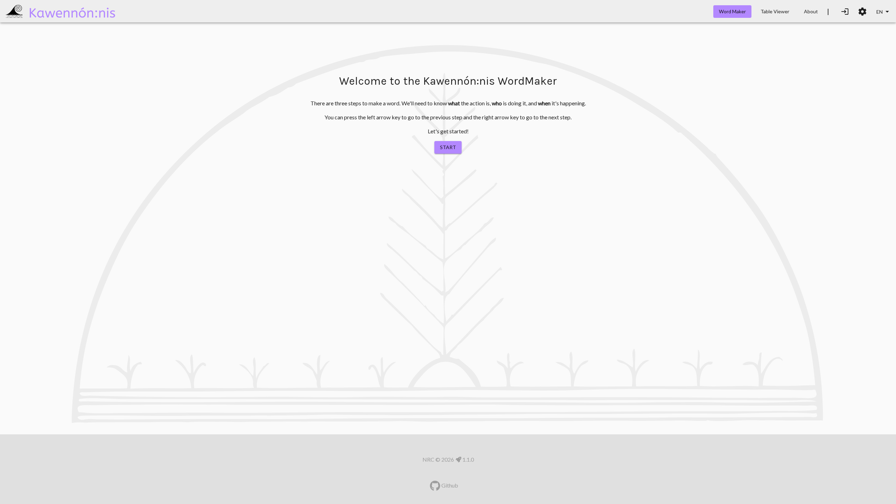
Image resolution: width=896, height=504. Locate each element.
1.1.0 (467, 459)
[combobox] (883, 12)
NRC (428, 459)
